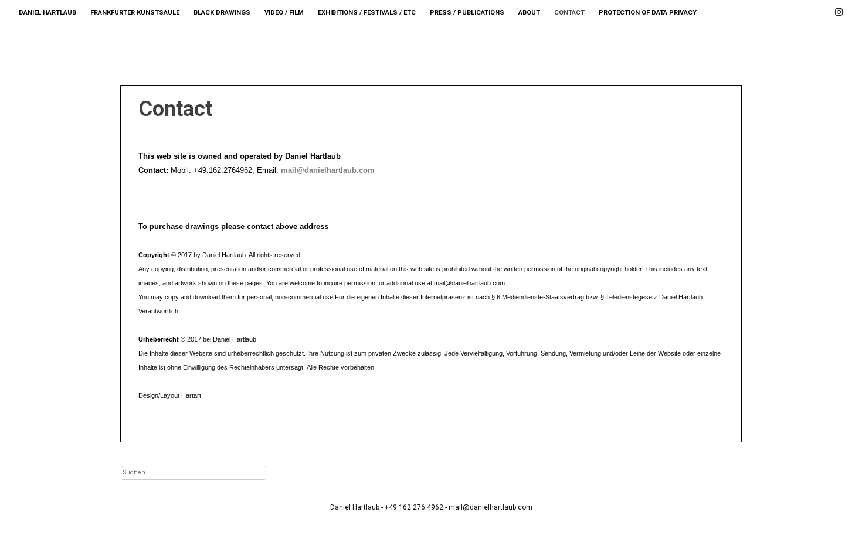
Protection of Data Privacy (648, 12)
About (529, 12)
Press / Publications (467, 12)
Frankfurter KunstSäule (134, 12)
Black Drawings (222, 12)
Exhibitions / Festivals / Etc (367, 12)
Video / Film (284, 12)
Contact (569, 12)
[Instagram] (839, 6)
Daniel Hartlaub (47, 12)
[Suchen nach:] (193, 472)
